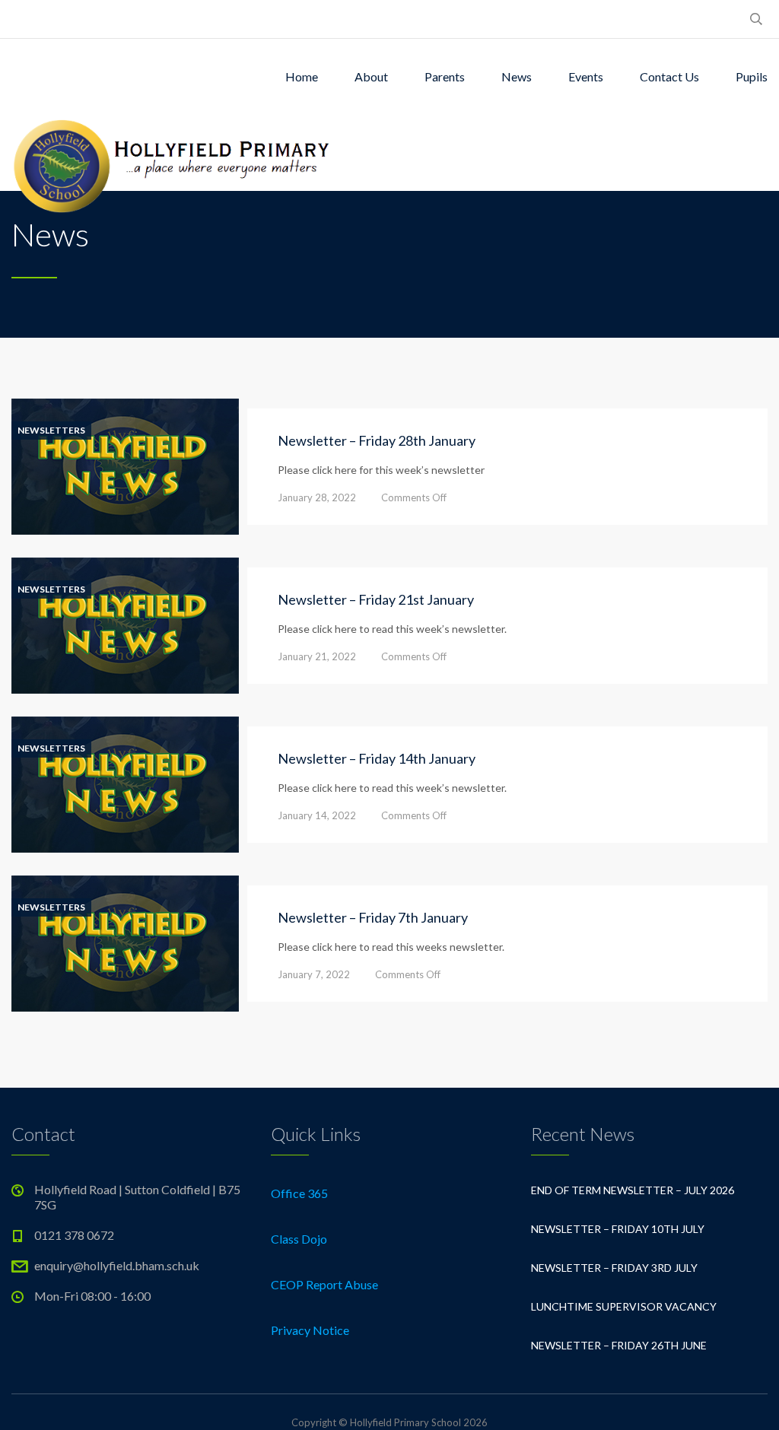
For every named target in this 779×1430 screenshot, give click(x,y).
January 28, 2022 (317, 497)
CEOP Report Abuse (324, 1284)
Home (301, 76)
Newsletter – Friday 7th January (373, 917)
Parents (444, 76)
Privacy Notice (310, 1330)
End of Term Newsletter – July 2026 (632, 1190)
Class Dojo (299, 1238)
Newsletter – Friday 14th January (376, 758)
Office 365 (299, 1193)
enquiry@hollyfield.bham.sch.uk (116, 1265)
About (371, 76)
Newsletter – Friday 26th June (619, 1345)
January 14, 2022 (317, 815)
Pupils (752, 76)
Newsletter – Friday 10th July (617, 1228)
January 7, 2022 (314, 974)
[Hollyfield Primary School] (173, 153)
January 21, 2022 (317, 656)
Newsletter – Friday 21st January (376, 599)
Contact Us (669, 76)
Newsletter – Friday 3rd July (614, 1267)
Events (585, 76)
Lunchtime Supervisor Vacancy (624, 1306)
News (516, 76)
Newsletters (51, 430)
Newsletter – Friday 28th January (376, 440)
